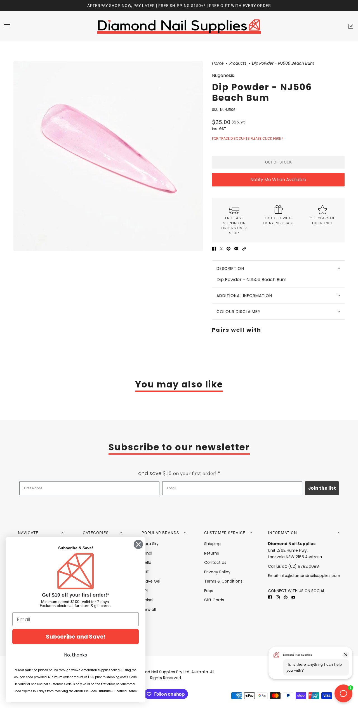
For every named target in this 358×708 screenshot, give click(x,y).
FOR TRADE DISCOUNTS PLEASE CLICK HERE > (247, 138)
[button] (244, 248)
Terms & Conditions (223, 581)
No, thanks (75, 655)
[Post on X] (221, 248)
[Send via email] (236, 248)
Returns (211, 553)
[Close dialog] (138, 544)
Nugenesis (223, 75)
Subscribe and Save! (75, 637)
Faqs (208, 590)
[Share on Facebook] (214, 248)
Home (218, 63)
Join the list (322, 488)
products (237, 63)
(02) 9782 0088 (303, 566)
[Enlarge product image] (108, 156)
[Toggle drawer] (7, 26)
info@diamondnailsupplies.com (310, 575)
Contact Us (215, 562)
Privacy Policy (217, 572)
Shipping (212, 543)
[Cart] (351, 26)
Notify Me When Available (278, 179)
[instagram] (278, 597)
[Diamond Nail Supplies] (179, 26)
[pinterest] (285, 597)
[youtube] (293, 597)
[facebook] (270, 597)
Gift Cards (214, 600)
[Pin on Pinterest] (228, 248)
